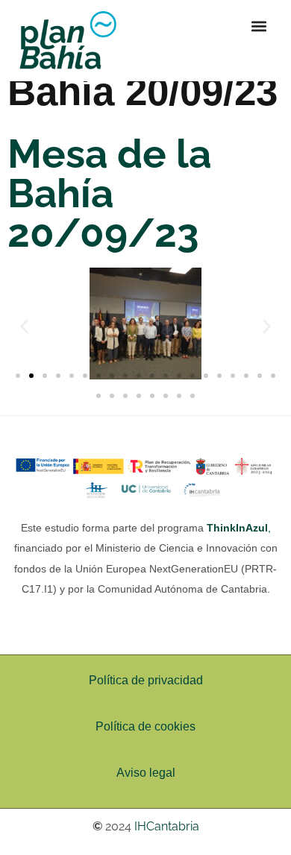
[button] (258, 25)
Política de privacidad (146, 680)
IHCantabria (166, 826)
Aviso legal (145, 772)
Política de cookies (145, 726)
